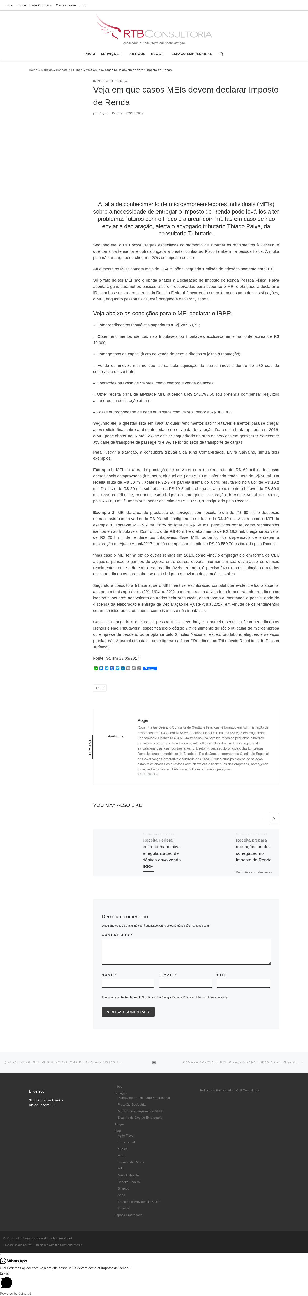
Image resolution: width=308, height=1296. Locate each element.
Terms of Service (209, 997)
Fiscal (122, 1155)
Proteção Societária (132, 1104)
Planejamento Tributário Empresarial (144, 1098)
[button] (154, 1281)
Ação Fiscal (126, 1135)
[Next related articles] (274, 818)
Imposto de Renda (69, 70)
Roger (103, 113)
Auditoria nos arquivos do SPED (140, 1111)
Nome (109, 975)
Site (221, 975)
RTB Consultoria (27, 1238)
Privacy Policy (181, 997)
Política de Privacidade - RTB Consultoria (229, 1090)
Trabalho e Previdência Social (139, 1201)
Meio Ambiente (128, 1175)
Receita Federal (129, 1182)
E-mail (168, 975)
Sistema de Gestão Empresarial (140, 1117)
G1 (108, 658)
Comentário (117, 935)
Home (33, 70)
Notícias (47, 70)
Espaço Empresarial (129, 1215)
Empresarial (126, 1142)
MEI (120, 1168)
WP (30, 1245)
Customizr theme (71, 1245)
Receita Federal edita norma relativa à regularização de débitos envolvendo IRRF (162, 853)
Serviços (121, 1093)
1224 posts (148, 774)
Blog (118, 1131)
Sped (121, 1195)
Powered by (15, 1293)
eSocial (123, 1149)
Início (118, 1086)
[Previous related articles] (263, 818)
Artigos (119, 1124)
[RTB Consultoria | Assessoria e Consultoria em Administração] (154, 25)
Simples (123, 1188)
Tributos (123, 1208)
